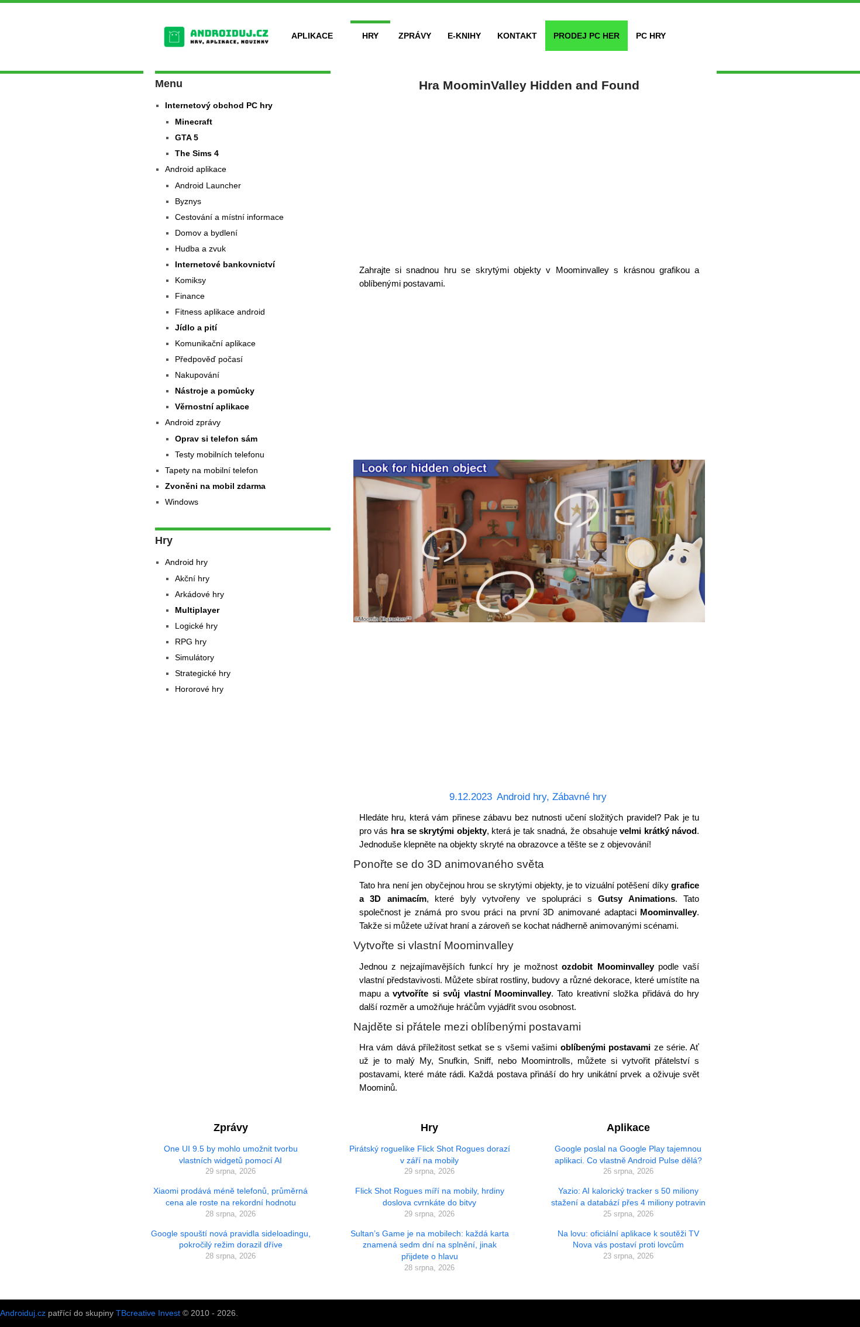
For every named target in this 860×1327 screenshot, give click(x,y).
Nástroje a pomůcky (214, 390)
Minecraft (193, 121)
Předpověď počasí (209, 359)
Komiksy (190, 280)
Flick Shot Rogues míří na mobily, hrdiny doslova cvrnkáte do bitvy (429, 1196)
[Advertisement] (529, 175)
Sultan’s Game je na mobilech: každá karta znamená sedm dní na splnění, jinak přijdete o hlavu (429, 1245)
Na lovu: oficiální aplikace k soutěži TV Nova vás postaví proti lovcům (628, 1239)
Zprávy (414, 35)
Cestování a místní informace (229, 217)
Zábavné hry (579, 796)
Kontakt (517, 35)
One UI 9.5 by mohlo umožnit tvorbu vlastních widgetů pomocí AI (231, 1154)
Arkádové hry (199, 594)
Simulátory (194, 657)
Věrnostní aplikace (212, 406)
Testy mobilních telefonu (219, 454)
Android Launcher (208, 185)
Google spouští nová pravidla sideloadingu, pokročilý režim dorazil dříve (231, 1239)
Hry (370, 35)
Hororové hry (199, 689)
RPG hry (191, 641)
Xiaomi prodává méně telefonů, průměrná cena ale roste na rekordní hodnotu (230, 1196)
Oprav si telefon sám (216, 438)
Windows (181, 501)
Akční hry (192, 578)
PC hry (651, 35)
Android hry (521, 796)
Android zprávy (193, 422)
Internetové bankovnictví (225, 264)
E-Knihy (464, 35)
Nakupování (197, 375)
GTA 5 (186, 137)
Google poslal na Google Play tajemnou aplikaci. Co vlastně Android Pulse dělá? (628, 1154)
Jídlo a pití (196, 327)
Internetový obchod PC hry (219, 105)
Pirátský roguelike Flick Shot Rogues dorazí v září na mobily (429, 1154)
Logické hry (196, 625)
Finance (190, 296)
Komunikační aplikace (215, 343)
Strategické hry (203, 673)
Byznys (188, 201)
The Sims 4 (197, 153)
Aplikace (312, 35)
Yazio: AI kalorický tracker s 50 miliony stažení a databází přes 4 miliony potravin (628, 1196)
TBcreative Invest (148, 1313)
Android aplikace (195, 169)
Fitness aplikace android (220, 311)
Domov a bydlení (206, 232)
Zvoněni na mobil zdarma (215, 486)
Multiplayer (197, 610)
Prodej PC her (586, 35)
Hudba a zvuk (200, 248)
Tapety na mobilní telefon (211, 470)
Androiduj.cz (23, 1313)
